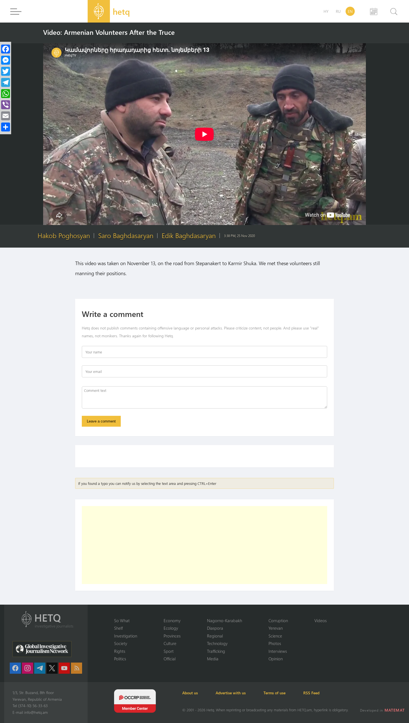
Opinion (275, 658)
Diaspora (215, 628)
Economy (172, 620)
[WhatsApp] (5, 93)
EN (350, 11)
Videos (320, 620)
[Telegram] (5, 82)
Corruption (278, 620)
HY (326, 11)
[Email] (5, 115)
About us (190, 692)
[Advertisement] (204, 545)
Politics (120, 658)
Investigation (125, 636)
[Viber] (5, 104)
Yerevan (275, 628)
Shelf (118, 628)
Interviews (277, 651)
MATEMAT (395, 710)
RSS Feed (311, 692)
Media (212, 658)
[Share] (5, 127)
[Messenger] (5, 60)
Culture (170, 643)
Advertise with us (231, 692)
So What (122, 620)
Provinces (172, 636)
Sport (169, 651)
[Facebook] (5, 49)
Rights (119, 651)
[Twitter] (5, 71)
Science (275, 636)
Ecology (171, 628)
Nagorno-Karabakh (224, 620)
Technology (217, 643)
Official (170, 658)
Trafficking (216, 651)
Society (120, 643)
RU (338, 11)
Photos (274, 643)
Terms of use (274, 692)
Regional (215, 636)
